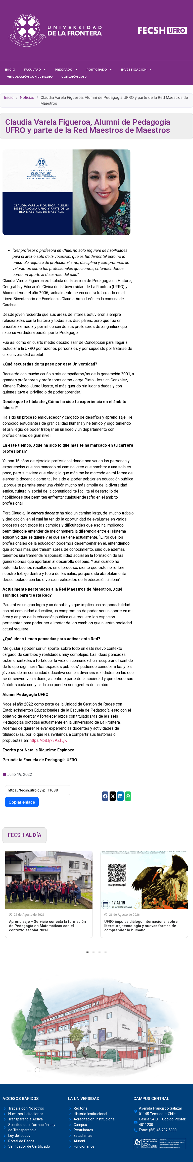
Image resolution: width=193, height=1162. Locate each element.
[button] (105, 796)
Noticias (27, 97)
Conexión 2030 (73, 76)
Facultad (32, 69)
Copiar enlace (22, 802)
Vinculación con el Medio (30, 76)
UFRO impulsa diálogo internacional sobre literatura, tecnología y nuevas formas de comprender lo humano (141, 926)
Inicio (10, 69)
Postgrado (96, 69)
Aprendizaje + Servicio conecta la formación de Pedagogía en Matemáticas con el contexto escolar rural (47, 926)
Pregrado (63, 69)
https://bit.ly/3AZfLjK (48, 740)
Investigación (134, 69)
